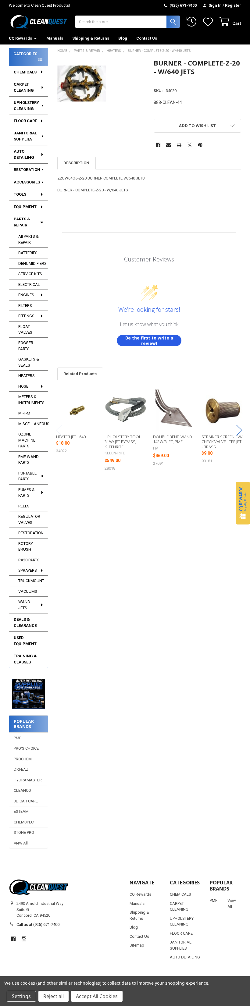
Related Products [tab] (80, 373)
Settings (21, 996)
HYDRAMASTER (28, 780)
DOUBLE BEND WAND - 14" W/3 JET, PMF (173, 439)
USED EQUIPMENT (25, 640)
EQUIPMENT (25, 206)
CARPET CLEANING (24, 87)
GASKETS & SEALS (28, 362)
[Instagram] (24, 938)
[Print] (179, 144)
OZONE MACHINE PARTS (26, 440)
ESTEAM (21, 811)
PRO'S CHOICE (26, 748)
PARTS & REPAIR (22, 222)
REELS (24, 506)
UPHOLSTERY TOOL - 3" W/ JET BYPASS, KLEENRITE (124, 442)
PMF (17, 738)
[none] (81, 83)
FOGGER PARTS (25, 345)
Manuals (54, 38)
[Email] (168, 144)
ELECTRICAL (29, 284)
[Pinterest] (200, 144)
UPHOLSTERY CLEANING (26, 105)
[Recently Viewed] (192, 22)
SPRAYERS (27, 570)
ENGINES (26, 295)
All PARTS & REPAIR (28, 239)
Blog (122, 38)
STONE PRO (24, 832)
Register (233, 5)
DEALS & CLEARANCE (25, 622)
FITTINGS (26, 316)
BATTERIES (28, 253)
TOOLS (20, 194)
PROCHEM (23, 759)
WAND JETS (24, 604)
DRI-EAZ (21, 769)
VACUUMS (27, 591)
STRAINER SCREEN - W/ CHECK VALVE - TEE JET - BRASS (222, 442)
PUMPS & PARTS (26, 492)
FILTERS (25, 305)
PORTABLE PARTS (27, 476)
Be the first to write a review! (149, 340)
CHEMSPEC (24, 822)
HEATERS (26, 375)
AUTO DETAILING (24, 154)
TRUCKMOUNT (31, 580)
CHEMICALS (25, 72)
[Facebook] (158, 144)
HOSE (23, 386)
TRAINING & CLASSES (25, 659)
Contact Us (146, 38)
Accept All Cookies (97, 996)
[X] (189, 144)
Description (76, 163)
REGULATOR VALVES (29, 519)
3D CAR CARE (26, 801)
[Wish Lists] (209, 22)
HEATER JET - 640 (71, 436)
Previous (59, 430)
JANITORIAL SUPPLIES (25, 136)
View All (21, 843)
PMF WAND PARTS (28, 459)
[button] (28, 694)
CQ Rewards (20, 38)
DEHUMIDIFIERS (32, 263)
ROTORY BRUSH (25, 546)
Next (239, 430)
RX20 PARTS (29, 560)
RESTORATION (27, 169)
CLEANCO (22, 790)
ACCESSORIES (27, 182)
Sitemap (137, 945)
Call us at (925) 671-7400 (37, 924)
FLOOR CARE (25, 121)
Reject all (53, 996)
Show (243, 503)
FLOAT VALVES (25, 329)
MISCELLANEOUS (33, 423)
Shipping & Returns (90, 38)
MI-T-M (24, 413)
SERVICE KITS (30, 274)
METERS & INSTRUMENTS (31, 399)
